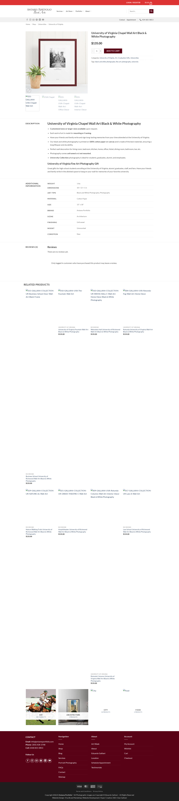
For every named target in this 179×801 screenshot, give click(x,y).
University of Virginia (56, 24)
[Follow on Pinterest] (37, 20)
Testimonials (96, 767)
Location (95, 758)
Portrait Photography (67, 762)
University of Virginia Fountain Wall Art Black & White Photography (73, 330)
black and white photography (105, 62)
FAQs (60, 767)
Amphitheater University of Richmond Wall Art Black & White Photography (72, 530)
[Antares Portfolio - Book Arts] (39, 11)
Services (60, 11)
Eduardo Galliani (98, 753)
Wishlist (127, 748)
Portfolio (79, 11)
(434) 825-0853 (36, 748)
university (135, 62)
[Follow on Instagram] (30, 20)
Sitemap (61, 777)
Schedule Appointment (101, 762)
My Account (129, 744)
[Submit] (151, 11)
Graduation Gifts (124, 58)
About (87, 11)
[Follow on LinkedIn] (40, 20)
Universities (42, 24)
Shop (34, 24)
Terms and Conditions (83, 791)
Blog (60, 753)
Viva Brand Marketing (73, 798)
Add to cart (113, 51)
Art (116, 58)
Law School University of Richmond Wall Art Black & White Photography (137, 530)
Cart (126, 753)
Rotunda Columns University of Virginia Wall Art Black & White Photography (103, 678)
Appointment (131, 20)
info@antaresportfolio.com (42, 741)
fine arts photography (123, 62)
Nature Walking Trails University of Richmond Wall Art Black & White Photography (39, 531)
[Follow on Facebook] (27, 20)
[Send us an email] (33, 20)
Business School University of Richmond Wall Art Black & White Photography (38, 478)
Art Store (69, 11)
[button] (148, 2)
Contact (122, 20)
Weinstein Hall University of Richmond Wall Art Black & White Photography (105, 330)
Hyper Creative (106, 798)
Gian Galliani (122, 798)
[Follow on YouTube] (43, 20)
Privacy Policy (98, 791)
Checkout (128, 758)
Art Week (95, 744)
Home (28, 24)
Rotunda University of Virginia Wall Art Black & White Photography (138, 330)
